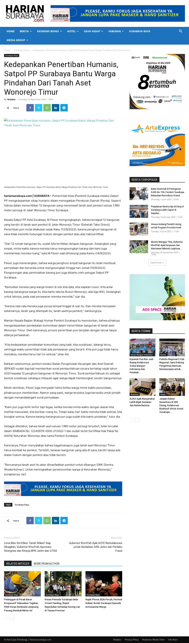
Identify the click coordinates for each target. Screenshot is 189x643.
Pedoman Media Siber (153, 639)
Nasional (135, 394)
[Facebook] (30, 107)
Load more (155, 262)
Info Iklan (173, 639)
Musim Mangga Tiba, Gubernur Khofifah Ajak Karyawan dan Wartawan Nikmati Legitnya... (167, 245)
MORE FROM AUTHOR (46, 563)
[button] (180, 31)
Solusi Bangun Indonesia (142, 354)
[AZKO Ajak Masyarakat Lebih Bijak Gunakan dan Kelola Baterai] (142, 387)
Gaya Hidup (92, 31)
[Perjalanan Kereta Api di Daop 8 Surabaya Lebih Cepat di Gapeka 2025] (139, 211)
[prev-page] (6, 618)
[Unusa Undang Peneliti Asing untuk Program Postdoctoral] (139, 229)
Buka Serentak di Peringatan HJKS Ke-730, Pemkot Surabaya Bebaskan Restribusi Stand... (167, 192)
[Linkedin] (55, 107)
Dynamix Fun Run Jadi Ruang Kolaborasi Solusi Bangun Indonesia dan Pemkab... (141, 366)
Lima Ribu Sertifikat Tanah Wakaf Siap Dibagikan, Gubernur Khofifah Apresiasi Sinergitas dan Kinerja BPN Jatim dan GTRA (30, 546)
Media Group (16, 40)
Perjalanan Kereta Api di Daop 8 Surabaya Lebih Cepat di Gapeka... (167, 210)
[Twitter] (38, 107)
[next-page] (12, 618)
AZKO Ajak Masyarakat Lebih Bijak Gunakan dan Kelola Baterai (142, 402)
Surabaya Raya (139, 31)
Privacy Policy (132, 639)
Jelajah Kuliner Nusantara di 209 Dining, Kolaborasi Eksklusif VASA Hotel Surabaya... (171, 405)
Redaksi (11, 99)
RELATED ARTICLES (17, 563)
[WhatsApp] (47, 107)
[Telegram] (64, 107)
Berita (24, 31)
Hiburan (115, 31)
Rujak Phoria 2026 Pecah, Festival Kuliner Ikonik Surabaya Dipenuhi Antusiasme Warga (103, 603)
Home (11, 31)
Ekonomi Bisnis (48, 31)
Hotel (71, 31)
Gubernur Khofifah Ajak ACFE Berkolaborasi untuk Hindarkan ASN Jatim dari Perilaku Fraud (95, 546)
